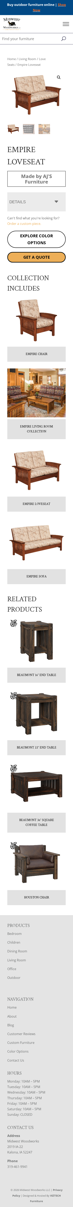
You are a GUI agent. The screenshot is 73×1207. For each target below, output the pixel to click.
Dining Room (17, 951)
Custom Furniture (20, 1042)
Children (13, 942)
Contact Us (15, 1060)
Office (11, 969)
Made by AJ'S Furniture (36, 179)
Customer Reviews (21, 1034)
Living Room (27, 59)
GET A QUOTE (36, 257)
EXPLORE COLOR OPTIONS (36, 239)
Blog (10, 1025)
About (12, 1016)
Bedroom (14, 933)
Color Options (18, 1051)
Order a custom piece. (24, 223)
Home (11, 59)
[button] (58, 77)
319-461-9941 (17, 1166)
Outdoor (13, 977)
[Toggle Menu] (66, 24)
